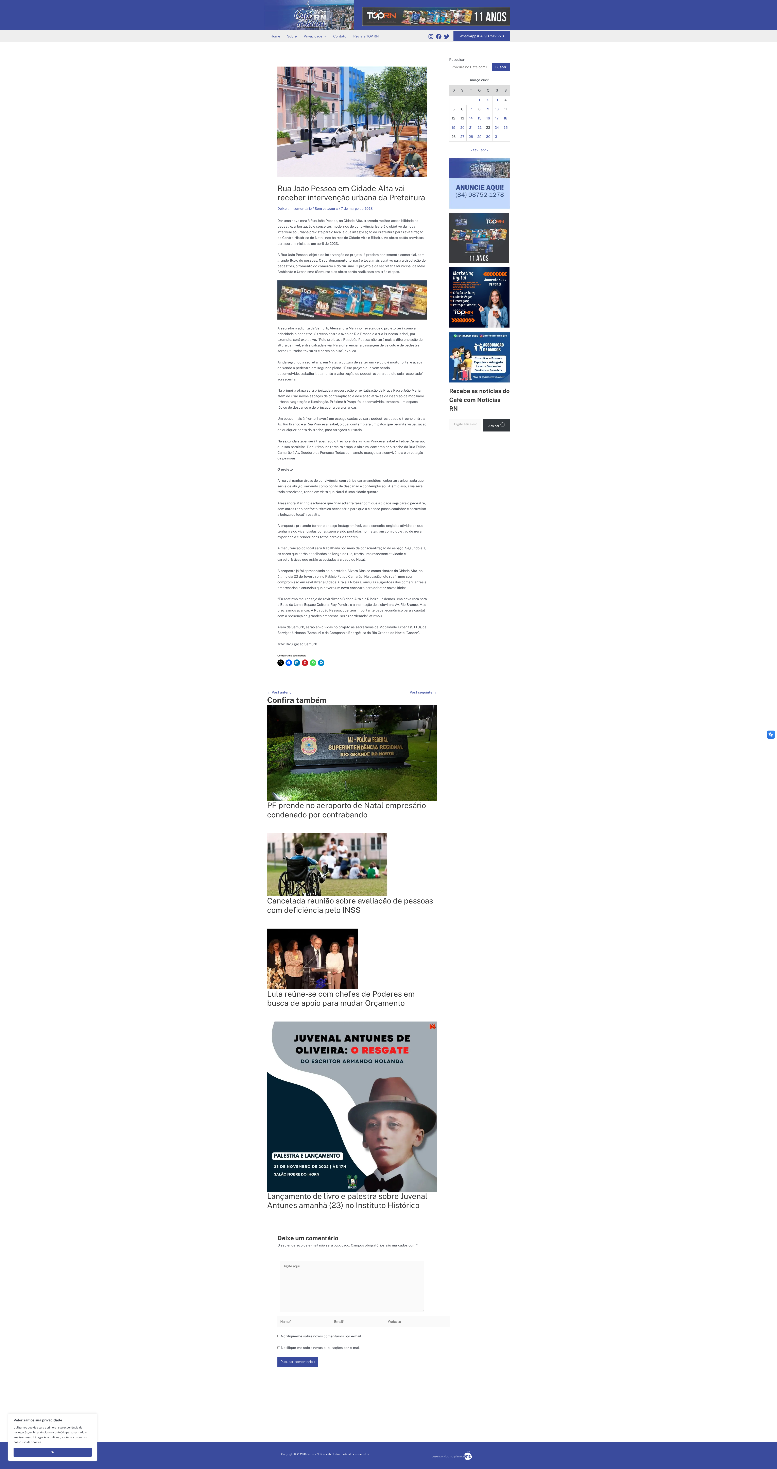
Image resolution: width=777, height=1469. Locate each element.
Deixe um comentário (294, 209)
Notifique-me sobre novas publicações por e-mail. (321, 1348)
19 (453, 128)
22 (480, 128)
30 (488, 137)
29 (479, 137)
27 (462, 137)
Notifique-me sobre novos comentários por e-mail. (321, 1336)
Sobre (292, 36)
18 (505, 118)
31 (497, 137)
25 (505, 128)
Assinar (494, 426)
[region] (52, 1437)
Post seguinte (423, 692)
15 (479, 118)
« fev (474, 150)
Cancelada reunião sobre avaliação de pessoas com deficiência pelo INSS (350, 905)
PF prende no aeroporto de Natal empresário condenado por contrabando (346, 810)
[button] (324, 36)
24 (497, 128)
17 (497, 118)
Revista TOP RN (366, 36)
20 (462, 128)
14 (471, 118)
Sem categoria (326, 209)
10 (497, 109)
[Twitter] (446, 36)
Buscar (500, 67)
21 (471, 128)
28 (471, 137)
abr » (484, 150)
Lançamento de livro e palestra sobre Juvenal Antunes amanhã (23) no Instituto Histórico (347, 1201)
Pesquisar (457, 60)
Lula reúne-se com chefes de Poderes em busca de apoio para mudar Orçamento (341, 998)
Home (275, 36)
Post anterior (280, 692)
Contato (339, 36)
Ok (52, 1452)
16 (488, 118)
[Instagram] (431, 36)
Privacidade (313, 36)
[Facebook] (439, 36)
